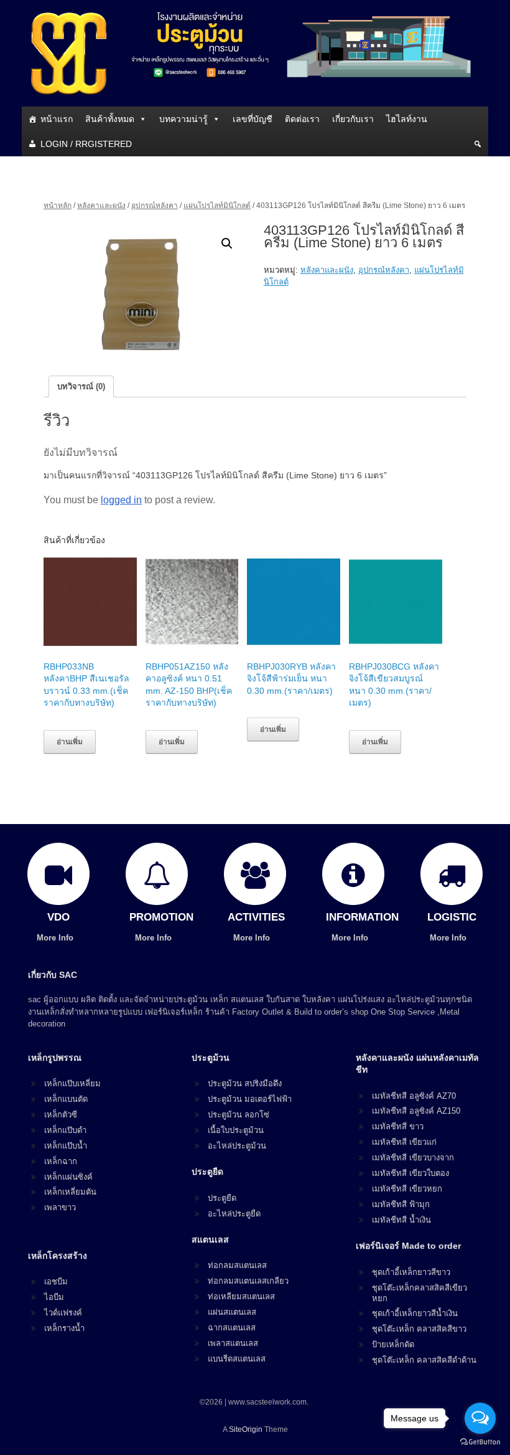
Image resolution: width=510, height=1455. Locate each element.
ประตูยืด (222, 1198)
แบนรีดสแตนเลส (237, 1358)
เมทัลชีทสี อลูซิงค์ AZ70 (414, 1096)
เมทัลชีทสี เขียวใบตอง (410, 1173)
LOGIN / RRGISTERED (86, 144)
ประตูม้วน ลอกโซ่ (238, 1114)
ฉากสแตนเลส (232, 1327)
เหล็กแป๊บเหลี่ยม (72, 1083)
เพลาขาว (60, 1207)
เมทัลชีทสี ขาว (398, 1126)
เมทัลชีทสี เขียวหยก (407, 1188)
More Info (56, 937)
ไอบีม (54, 1297)
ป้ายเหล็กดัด (393, 1344)
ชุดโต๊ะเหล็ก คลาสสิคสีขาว (419, 1329)
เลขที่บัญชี (252, 119)
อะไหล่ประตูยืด (234, 1213)
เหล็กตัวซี (60, 1114)
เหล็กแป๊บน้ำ (65, 1145)
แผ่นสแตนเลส (232, 1312)
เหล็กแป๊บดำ (65, 1130)
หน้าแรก (56, 119)
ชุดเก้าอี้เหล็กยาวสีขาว (411, 1272)
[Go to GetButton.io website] (480, 1442)
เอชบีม (56, 1281)
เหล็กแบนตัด (66, 1099)
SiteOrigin (245, 1429)
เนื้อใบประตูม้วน (236, 1130)
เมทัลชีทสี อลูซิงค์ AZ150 (416, 1111)
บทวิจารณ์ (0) (81, 386)
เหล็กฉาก (60, 1161)
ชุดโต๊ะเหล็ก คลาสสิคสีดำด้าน (424, 1360)
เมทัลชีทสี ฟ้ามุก (401, 1204)
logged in (121, 500)
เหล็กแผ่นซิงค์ (68, 1177)
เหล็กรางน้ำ (64, 1328)
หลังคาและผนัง (101, 205)
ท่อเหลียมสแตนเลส (241, 1296)
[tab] (81, 386)
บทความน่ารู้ (183, 119)
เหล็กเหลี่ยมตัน (70, 1192)
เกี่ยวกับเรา (353, 119)
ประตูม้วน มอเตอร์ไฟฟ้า (250, 1099)
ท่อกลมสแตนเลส (237, 1265)
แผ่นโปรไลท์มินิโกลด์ (217, 205)
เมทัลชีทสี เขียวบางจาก (413, 1157)
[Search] (477, 143)
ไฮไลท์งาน (406, 119)
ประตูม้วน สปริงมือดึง (245, 1083)
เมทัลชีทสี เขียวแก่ (404, 1142)
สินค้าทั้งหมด (109, 119)
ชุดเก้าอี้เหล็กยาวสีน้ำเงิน (415, 1313)
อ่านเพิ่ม (70, 741)
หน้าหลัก (58, 205)
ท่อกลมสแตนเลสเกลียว (248, 1281)
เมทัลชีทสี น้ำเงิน (401, 1220)
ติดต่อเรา (302, 119)
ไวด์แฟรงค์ (63, 1312)
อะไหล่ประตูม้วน (237, 1145)
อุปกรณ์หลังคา (154, 205)
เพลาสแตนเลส (233, 1343)
